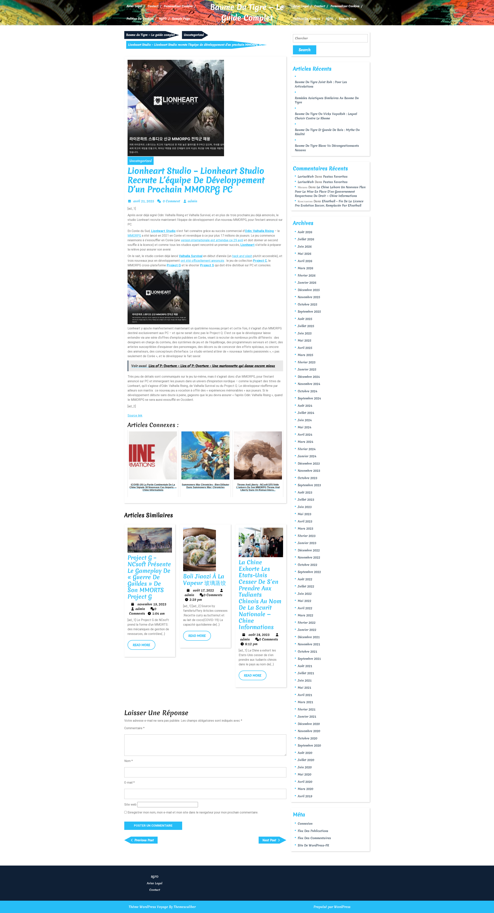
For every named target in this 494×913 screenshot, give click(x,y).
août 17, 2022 (203, 590)
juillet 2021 (306, 673)
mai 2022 (304, 601)
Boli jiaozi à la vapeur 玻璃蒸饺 (204, 579)
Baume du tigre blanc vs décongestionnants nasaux (327, 147)
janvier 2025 (307, 369)
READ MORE (144, 646)
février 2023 (307, 536)
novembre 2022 (309, 557)
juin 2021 (305, 680)
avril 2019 (305, 796)
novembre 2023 (309, 470)
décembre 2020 (309, 724)
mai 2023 (304, 514)
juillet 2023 (306, 499)
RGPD (163, 19)
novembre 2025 (309, 297)
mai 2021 (304, 687)
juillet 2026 (306, 239)
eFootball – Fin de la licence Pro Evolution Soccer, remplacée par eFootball (329, 203)
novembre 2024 (309, 384)
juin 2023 (305, 507)
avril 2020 (305, 782)
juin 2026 (305, 246)
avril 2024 (305, 434)
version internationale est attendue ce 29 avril (212, 240)
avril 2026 (305, 261)
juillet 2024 (306, 413)
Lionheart (247, 245)
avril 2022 (305, 608)
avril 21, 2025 (143, 201)
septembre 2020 (309, 745)
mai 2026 (304, 253)
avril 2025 (305, 348)
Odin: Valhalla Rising (259, 231)
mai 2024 (304, 427)
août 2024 (305, 405)
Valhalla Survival (190, 256)
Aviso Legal (134, 6)
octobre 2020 (307, 738)
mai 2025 (304, 340)
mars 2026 (305, 268)
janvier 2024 (307, 456)
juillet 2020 (306, 760)
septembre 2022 (309, 572)
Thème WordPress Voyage (148, 907)
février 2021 (307, 709)
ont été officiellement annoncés (202, 260)
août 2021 (305, 666)
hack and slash (242, 256)
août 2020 (305, 753)
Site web (130, 804)
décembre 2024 (309, 377)
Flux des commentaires (314, 838)
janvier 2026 (307, 282)
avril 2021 (305, 695)
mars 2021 (305, 702)
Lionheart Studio (163, 231)
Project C (260, 260)
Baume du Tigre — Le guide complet (247, 12)
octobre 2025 (307, 304)
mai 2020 (304, 774)
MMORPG (134, 235)
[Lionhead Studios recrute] (158, 296)
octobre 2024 (307, 391)
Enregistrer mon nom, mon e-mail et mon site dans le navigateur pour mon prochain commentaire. (193, 812)
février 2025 (307, 362)
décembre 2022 (309, 550)
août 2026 (305, 232)
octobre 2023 (307, 478)
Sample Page (181, 19)
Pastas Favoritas (335, 176)
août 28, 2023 (259, 634)
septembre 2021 (309, 658)
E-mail (129, 782)
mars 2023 (305, 528)
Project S (207, 265)
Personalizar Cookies (178, 6)
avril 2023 (305, 521)
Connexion (305, 823)
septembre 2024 (309, 398)
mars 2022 (305, 615)
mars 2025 (305, 355)
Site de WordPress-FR (313, 845)
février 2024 (307, 449)
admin (192, 201)
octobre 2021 (307, 651)
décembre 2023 (309, 463)
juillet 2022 (306, 586)
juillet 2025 (306, 326)
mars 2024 (305, 442)
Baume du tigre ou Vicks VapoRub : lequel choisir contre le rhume (326, 116)
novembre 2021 (309, 644)
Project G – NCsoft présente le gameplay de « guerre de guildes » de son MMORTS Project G (149, 577)
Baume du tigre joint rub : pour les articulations (321, 84)
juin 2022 (305, 594)
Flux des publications (313, 831)
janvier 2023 (307, 543)
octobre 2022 (307, 565)
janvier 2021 (307, 716)
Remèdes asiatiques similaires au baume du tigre (327, 100)
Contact (153, 6)
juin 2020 (305, 767)
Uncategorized (194, 35)
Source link (135, 415)
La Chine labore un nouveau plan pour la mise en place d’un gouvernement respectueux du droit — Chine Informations (330, 191)
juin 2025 (305, 333)
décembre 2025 (309, 290)
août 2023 (305, 492)
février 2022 (307, 622)
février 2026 (307, 275)
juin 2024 (305, 420)
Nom (128, 761)
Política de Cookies (140, 19)
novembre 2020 (309, 731)
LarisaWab (306, 176)
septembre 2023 (309, 485)
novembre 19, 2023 (151, 604)
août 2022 (305, 579)
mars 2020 (305, 789)
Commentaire (134, 728)
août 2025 (305, 319)
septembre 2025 (309, 311)
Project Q (174, 265)
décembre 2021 (309, 637)
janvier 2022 (307, 630)
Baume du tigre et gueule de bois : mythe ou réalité (327, 132)
